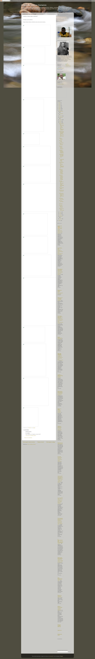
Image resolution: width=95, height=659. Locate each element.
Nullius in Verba (59, 409)
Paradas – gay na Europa (61, 206)
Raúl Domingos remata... (60, 543)
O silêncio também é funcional (59, 411)
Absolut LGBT (60, 141)
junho (60, 122)
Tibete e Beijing (60, 139)
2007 (60, 220)
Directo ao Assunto (60, 596)
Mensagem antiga (50, 442)
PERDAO (60, 203)
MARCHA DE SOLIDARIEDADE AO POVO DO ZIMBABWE (61, 134)
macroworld (51, 656)
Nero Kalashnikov (60, 578)
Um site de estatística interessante (60, 429)
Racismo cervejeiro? (61, 201)
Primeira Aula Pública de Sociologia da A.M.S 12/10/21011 (60, 459)
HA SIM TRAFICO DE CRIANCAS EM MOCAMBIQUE (61, 184)
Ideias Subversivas (60, 337)
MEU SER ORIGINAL (59, 354)
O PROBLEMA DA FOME (61, 160)
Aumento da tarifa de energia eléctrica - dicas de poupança (60, 561)
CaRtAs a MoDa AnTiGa (60, 375)
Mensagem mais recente (29, 442)
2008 (60, 110)
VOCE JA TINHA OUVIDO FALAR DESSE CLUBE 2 (61, 171)
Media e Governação (60, 607)
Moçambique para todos (60, 269)
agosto (60, 119)
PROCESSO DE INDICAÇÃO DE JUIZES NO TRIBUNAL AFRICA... (61, 126)
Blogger (61, 656)
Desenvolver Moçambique (60, 392)
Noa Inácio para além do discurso (60, 317)
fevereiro (61, 216)
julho (60, 121)
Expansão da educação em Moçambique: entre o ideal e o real (60, 523)
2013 (60, 102)
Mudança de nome (60, 580)
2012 (60, 104)
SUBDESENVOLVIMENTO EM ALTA (61, 155)
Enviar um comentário (28, 437)
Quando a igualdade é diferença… (60, 609)
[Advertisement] (29, 448)
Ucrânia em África (60, 84)
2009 (60, 108)
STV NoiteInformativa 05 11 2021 (60, 293)
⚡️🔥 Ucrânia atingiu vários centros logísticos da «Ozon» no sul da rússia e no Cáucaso (60, 230)
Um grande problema (59, 300)
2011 (59, 105)
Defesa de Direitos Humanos (33, 5)
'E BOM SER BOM (61, 188)
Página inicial (40, 442)
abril (60, 213)
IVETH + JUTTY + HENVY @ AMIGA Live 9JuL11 (60, 481)
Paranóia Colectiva (59, 377)
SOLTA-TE (59, 630)
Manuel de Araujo (60, 291)
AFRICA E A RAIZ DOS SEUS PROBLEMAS (61, 195)
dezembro (61, 111)
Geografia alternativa (61, 199)
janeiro (60, 218)
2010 (60, 107)
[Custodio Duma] (60, 68)
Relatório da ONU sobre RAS (61, 209)
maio (60, 212)
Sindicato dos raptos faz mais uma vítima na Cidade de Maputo (60, 273)
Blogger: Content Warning (59, 625)
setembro (61, 117)
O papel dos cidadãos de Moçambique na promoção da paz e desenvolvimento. (60, 358)
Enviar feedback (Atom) (31, 444)
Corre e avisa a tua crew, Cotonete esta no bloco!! (60, 477)
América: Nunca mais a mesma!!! (61, 147)
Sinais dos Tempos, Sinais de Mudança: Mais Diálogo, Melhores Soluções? (60, 501)
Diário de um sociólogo (60, 298)
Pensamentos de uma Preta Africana (60, 519)
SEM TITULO (60, 597)
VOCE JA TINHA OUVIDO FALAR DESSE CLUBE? (61, 177)
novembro (61, 113)
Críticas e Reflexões (59, 427)
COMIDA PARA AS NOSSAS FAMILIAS (61, 151)
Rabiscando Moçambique (60, 558)
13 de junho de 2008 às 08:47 (31, 435)
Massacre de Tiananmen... (61, 191)
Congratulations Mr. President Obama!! (60, 394)
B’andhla (59, 456)
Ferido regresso (60, 443)
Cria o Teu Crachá (59, 69)
